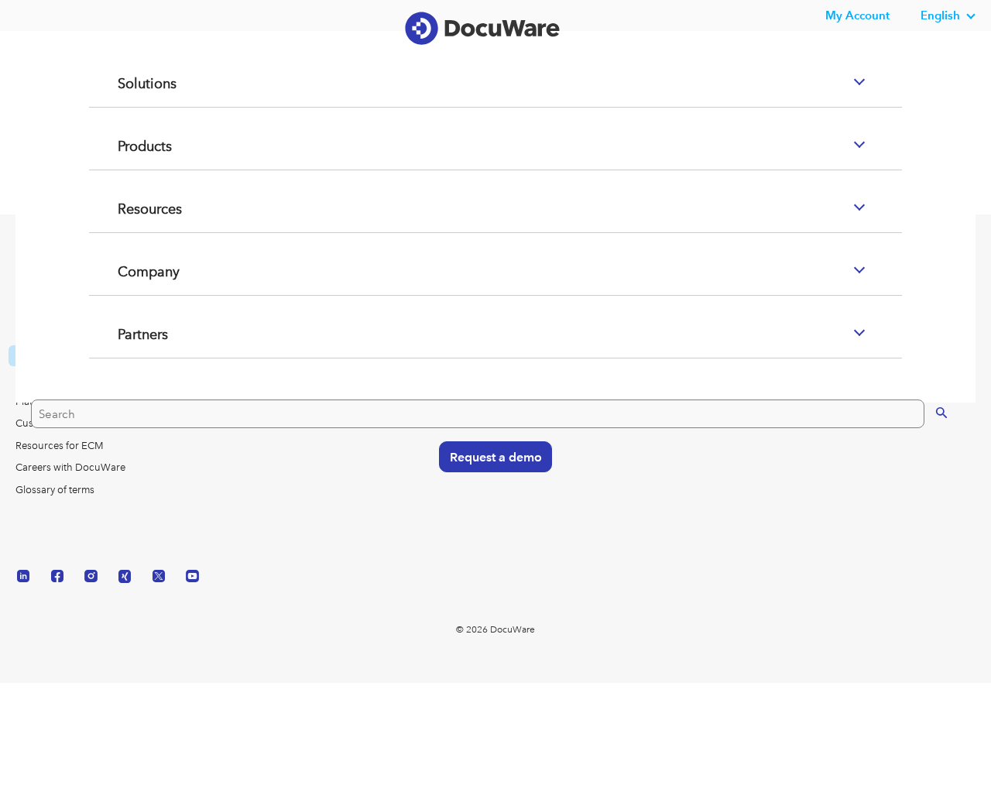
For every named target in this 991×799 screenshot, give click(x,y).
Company (131, 331)
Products (128, 206)
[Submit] (927, 470)
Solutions (129, 143)
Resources (133, 268)
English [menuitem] (940, 15)
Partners (125, 394)
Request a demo (489, 514)
